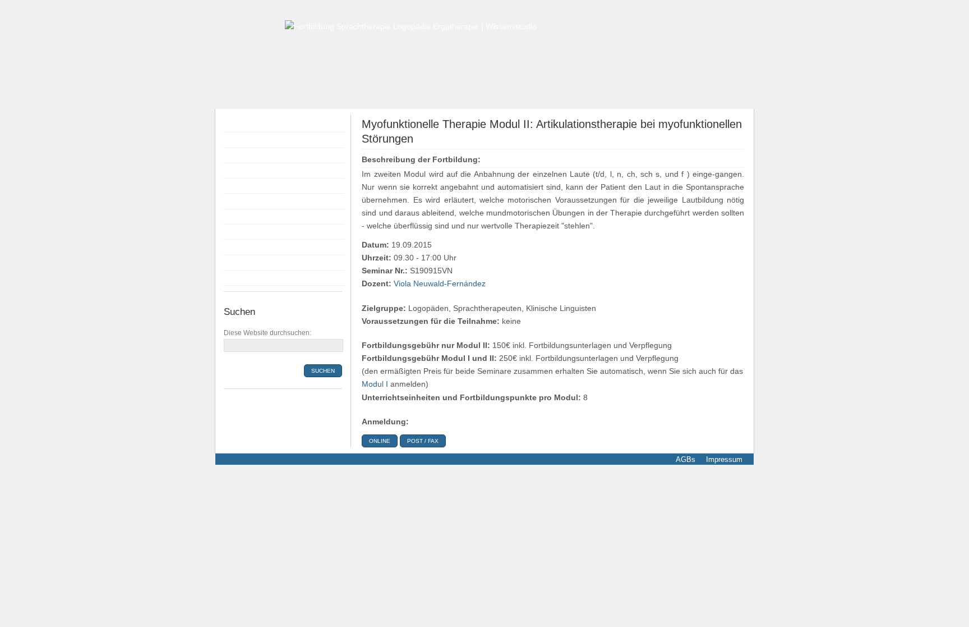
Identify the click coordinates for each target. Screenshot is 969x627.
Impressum (723, 459)
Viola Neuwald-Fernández (440, 284)
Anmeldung (247, 185)
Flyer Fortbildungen (261, 155)
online (379, 441)
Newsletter (245, 277)
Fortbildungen (251, 139)
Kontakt (240, 262)
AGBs (685, 459)
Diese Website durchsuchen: (267, 333)
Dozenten (244, 170)
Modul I (375, 384)
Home (237, 124)
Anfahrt (239, 246)
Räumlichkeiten (254, 216)
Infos (235, 231)
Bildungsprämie (254, 200)
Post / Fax (423, 441)
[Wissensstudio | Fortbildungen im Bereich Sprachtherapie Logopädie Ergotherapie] (411, 26)
